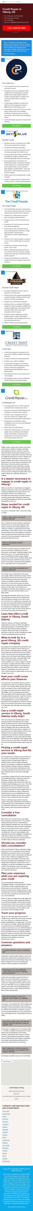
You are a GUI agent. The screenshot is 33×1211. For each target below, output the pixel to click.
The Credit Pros (8, 83)
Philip (4, 1156)
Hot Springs (6, 1140)
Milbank (5, 1127)
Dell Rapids (6, 1161)
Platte (4, 1137)
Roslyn (5, 1153)
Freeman (5, 1121)
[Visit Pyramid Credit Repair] (16, 278)
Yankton (5, 1150)
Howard (5, 1158)
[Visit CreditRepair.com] (16, 395)
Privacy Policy (21, 1207)
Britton (4, 1116)
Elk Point (5, 1119)
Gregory (5, 1135)
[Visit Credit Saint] (16, 339)
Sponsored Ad (16, 32)
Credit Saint (6, 349)
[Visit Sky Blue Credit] (16, 134)
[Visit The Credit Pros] (16, 69)
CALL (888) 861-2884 (16, 28)
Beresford (5, 1148)
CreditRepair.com (8, 403)
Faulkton (5, 1132)
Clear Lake (6, 1111)
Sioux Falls (6, 1145)
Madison (5, 1143)
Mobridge (5, 1129)
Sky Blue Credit (8, 140)
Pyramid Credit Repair (10, 288)
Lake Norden (6, 1114)
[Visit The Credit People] (16, 197)
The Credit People (9, 206)
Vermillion (6, 1124)
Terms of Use (12, 1207)
